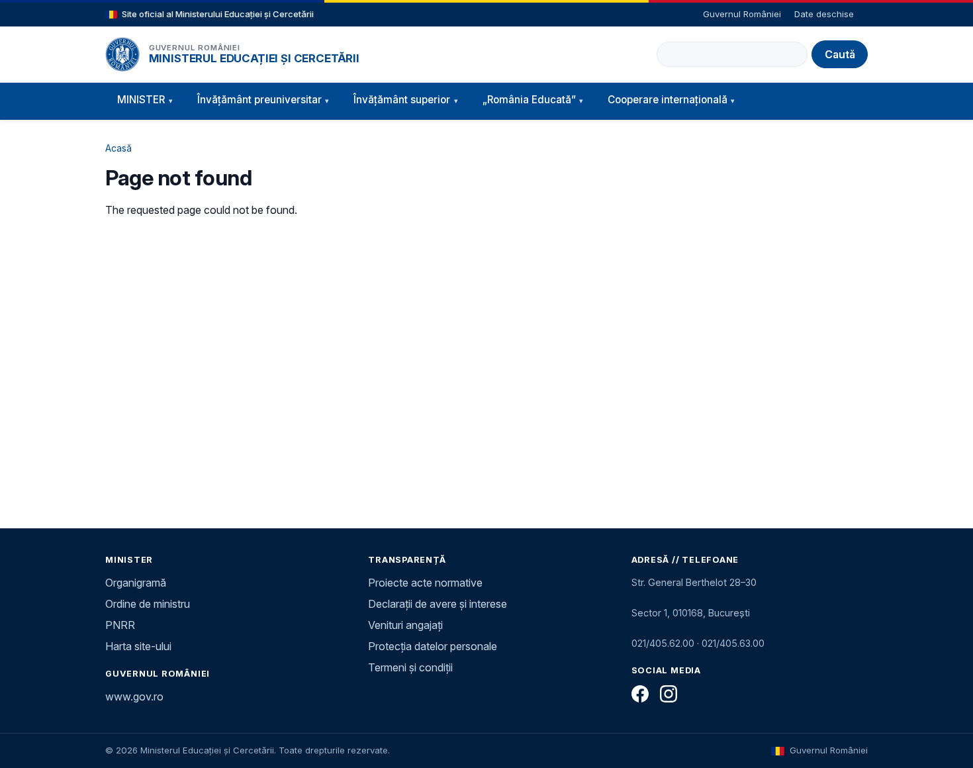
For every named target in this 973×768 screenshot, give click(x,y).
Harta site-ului (138, 646)
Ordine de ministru (147, 603)
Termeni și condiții (410, 667)
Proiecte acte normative (425, 582)
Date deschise (824, 14)
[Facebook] (640, 693)
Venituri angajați (405, 625)
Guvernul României (742, 14)
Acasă (118, 148)
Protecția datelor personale (432, 646)
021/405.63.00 (733, 643)
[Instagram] (668, 693)
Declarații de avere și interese (437, 603)
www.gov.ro (134, 696)
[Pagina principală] (122, 54)
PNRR (120, 625)
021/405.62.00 (662, 643)
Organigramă (135, 582)
